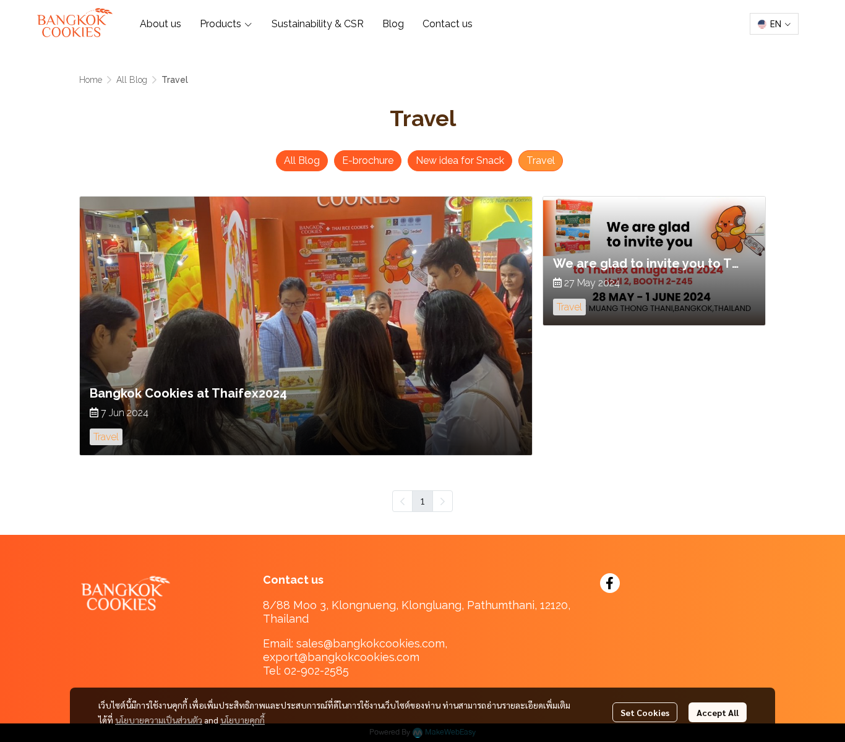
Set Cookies (644, 712)
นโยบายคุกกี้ (242, 719)
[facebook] (610, 583)
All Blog (131, 80)
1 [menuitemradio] (422, 500)
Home (90, 80)
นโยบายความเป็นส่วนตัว (158, 719)
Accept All (718, 712)
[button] (774, 24)
